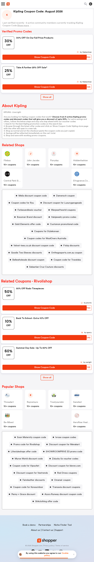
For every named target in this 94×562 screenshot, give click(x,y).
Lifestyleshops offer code (23, 451)
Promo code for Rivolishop (26, 444)
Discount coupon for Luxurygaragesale (62, 203)
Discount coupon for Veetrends (32, 473)
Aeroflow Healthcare (83, 422)
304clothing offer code (46, 501)
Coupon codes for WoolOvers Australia (46, 238)
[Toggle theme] (90, 4)
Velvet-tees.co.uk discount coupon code (34, 245)
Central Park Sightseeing (16, 181)
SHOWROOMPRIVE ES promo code (64, 451)
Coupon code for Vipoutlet (25, 466)
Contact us (47, 530)
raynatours (32, 402)
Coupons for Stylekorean (46, 231)
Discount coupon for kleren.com (64, 466)
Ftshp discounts (71, 245)
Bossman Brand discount (29, 217)
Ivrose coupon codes (65, 437)
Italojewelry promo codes (63, 217)
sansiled (77, 402)
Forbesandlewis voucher (30, 210)
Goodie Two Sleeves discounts (26, 253)
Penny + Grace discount (23, 494)
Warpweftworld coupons (63, 210)
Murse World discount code (29, 459)
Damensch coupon (65, 196)
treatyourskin (57, 402)
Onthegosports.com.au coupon (66, 253)
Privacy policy (48, 546)
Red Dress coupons (67, 473)
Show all (47, 97)
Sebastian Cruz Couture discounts (46, 267)
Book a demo (29, 525)
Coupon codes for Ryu (22, 203)
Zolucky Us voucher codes (65, 459)
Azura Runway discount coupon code (63, 494)
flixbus (7, 160)
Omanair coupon (62, 480)
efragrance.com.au (83, 181)
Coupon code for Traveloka (67, 260)
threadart (9, 402)
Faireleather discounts (34, 480)
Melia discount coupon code (32, 196)
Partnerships (44, 525)
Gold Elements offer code (28, 224)
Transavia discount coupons (66, 487)
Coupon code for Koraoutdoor (28, 487)
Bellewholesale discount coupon (28, 260)
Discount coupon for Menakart (64, 444)
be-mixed (8, 422)
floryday (54, 160)
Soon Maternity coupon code (31, 437)
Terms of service (62, 546)
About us (35, 530)
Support (59, 530)
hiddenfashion (80, 160)
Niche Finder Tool (63, 525)
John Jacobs (33, 160)
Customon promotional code (64, 224)
